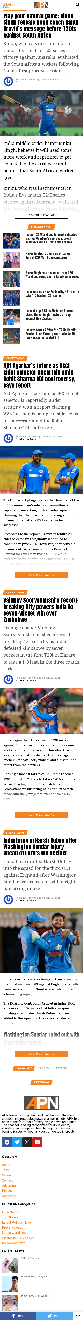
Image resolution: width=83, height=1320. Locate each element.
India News (10, 1212)
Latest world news (15, 1233)
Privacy (7, 1191)
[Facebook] (7, 1142)
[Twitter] (17, 1142)
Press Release (12, 1227)
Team (6, 1170)
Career (6, 1175)
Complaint (9, 1196)
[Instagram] (27, 1142)
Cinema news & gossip (18, 1238)
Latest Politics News (17, 1222)
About (6, 1165)
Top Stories (10, 1217)
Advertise (9, 1186)
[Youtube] (37, 1142)
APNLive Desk (27, 439)
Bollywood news (13, 1243)
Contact (7, 1180)
